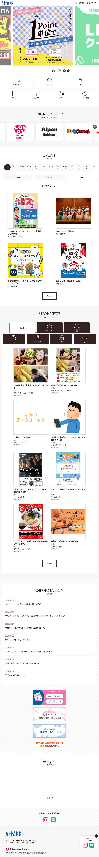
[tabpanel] (49, 239)
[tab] (77, 327)
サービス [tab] (85, 342)
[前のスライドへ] (64, 70)
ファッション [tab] (49, 330)
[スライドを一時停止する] (59, 70)
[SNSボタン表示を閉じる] (96, 836)
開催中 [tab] (17, 177)
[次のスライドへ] (68, 70)
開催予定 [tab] (49, 177)
